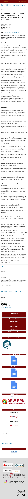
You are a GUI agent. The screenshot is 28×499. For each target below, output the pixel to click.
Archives (7, 4)
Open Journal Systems (7, 443)
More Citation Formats (6, 285)
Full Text (5, 266)
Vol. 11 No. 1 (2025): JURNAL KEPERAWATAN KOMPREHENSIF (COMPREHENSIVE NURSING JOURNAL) (13, 6)
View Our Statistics (14, 454)
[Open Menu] (1, 1)
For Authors (4, 436)
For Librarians (5, 438)
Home (2, 4)
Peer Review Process (14, 318)
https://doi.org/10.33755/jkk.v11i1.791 (12, 32)
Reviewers (14, 316)
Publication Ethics (14, 326)
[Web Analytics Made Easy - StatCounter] (14, 452)
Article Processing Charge (14, 331)
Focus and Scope (14, 321)
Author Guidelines (14, 324)
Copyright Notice (14, 329)
